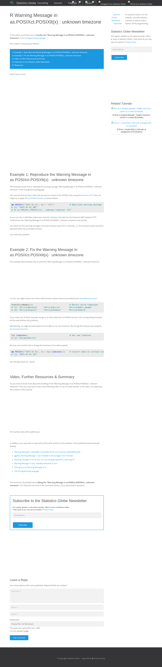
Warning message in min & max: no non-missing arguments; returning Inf (44, 459)
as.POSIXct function (36, 198)
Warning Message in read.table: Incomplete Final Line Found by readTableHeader (47, 452)
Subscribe (23, 525)
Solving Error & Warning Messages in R (30, 467)
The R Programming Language (26, 471)
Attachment (14, 620)
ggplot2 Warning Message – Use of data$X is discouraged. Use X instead (43, 455)
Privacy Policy (130, 42)
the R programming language (33, 38)
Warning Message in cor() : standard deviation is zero (35, 463)
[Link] (12, 3)
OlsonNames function (88, 298)
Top (156, 661)
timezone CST (86, 195)
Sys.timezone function (19, 329)
